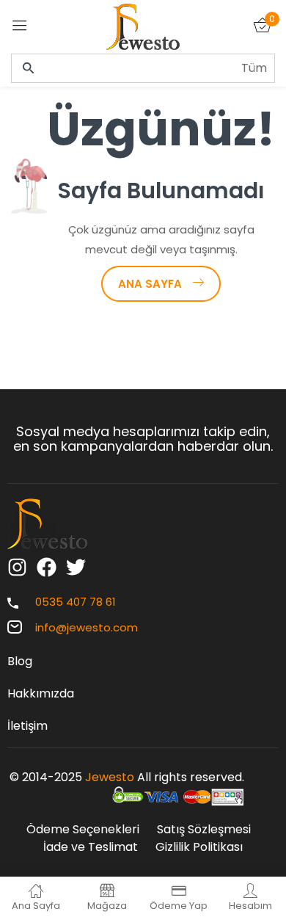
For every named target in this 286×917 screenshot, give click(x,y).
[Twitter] (76, 567)
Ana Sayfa (150, 283)
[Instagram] (17, 567)
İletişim (27, 725)
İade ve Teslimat (90, 846)
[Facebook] (46, 567)
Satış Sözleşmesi (204, 829)
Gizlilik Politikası (199, 846)
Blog (19, 661)
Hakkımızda (40, 693)
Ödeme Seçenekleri (82, 829)
